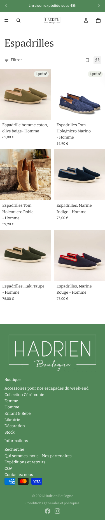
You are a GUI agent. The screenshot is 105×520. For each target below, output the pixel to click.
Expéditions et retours (24, 462)
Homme (11, 407)
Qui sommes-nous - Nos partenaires (38, 456)
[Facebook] (47, 511)
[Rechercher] (18, 20)
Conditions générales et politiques (52, 503)
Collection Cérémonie (24, 394)
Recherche (14, 449)
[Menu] (6, 20)
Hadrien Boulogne (58, 496)
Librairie (12, 419)
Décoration (14, 426)
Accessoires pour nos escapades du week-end (46, 388)
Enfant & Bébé (17, 413)
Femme (11, 401)
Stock (9, 432)
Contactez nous (18, 474)
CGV (8, 468)
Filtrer (16, 59)
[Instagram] (57, 511)
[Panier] (98, 20)
